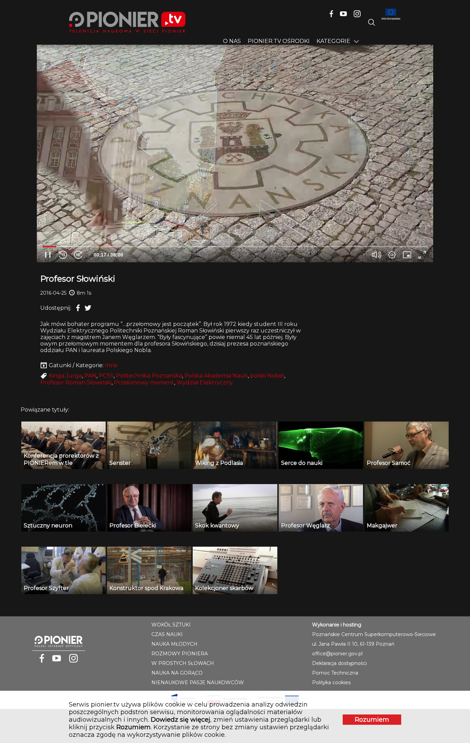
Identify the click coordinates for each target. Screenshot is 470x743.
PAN (90, 375)
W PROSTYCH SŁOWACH (182, 663)
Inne (111, 365)
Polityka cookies (331, 682)
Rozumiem (372, 719)
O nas (232, 41)
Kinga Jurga (65, 375)
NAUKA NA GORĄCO (177, 673)
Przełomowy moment (144, 382)
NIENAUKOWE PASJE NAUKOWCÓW (197, 682)
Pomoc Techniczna (335, 673)
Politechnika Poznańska (149, 375)
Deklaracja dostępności (339, 663)
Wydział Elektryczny (205, 382)
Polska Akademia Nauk (216, 375)
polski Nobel (267, 375)
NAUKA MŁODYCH (174, 644)
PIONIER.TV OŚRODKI (279, 41)
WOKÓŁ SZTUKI (171, 625)
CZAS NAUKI (167, 634)
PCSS (106, 375)
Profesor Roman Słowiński (75, 382)
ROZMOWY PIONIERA (179, 654)
